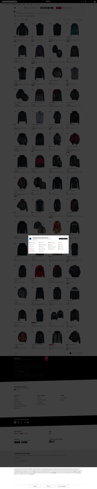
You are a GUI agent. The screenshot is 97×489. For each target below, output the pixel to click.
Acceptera (35, 486)
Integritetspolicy (32, 473)
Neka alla (48, 486)
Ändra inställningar (62, 486)
